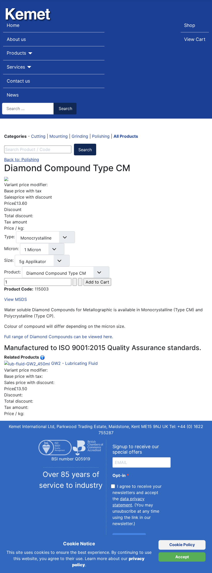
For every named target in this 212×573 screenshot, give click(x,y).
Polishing (101, 136)
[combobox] (28, 108)
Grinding (80, 136)
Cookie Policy (182, 544)
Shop (189, 25)
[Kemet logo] (29, 10)
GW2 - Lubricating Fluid (74, 363)
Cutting (39, 136)
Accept (182, 556)
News (13, 95)
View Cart (194, 39)
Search (65, 108)
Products (16, 53)
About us (16, 39)
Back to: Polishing (21, 159)
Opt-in (119, 475)
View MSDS (15, 299)
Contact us (18, 81)
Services (16, 67)
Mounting (59, 136)
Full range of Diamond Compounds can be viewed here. (58, 336)
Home (13, 25)
